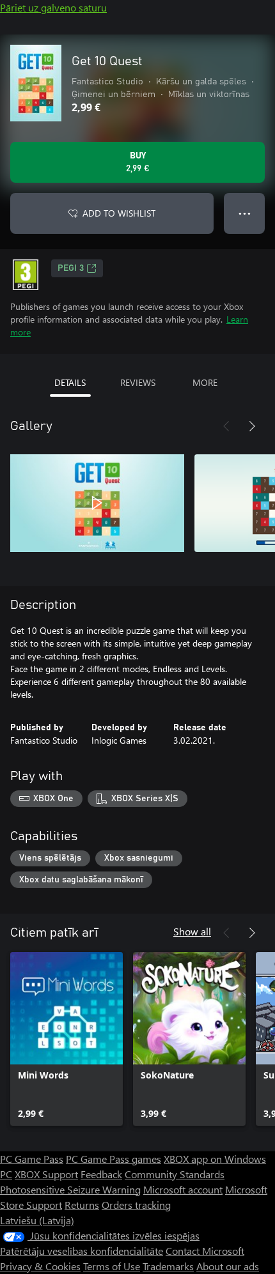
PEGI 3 (71, 268)
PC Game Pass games (113, 1158)
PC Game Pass (31, 1158)
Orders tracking (136, 1204)
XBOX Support (46, 1174)
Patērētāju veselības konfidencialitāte (81, 1250)
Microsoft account (183, 1189)
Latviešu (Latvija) (37, 1220)
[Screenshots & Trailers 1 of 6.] (97, 502)
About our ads (227, 1266)
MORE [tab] (204, 382)
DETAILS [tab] (70, 382)
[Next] (252, 426)
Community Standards (174, 1174)
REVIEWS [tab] (137, 382)
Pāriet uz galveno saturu (53, 7)
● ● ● (245, 213)
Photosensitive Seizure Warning (70, 1189)
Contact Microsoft (205, 1250)
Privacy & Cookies (40, 1266)
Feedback (101, 1174)
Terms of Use (111, 1266)
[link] (66, 1039)
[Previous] (226, 426)
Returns (82, 1204)
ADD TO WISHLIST (118, 213)
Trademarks (168, 1266)
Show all (192, 931)
